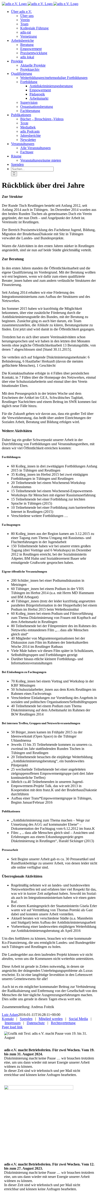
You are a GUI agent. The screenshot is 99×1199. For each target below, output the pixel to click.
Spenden (26, 1019)
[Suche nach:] (32, 169)
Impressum (12, 1023)
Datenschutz (36, 1023)
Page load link (12, 1027)
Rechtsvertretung (63, 1023)
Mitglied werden (51, 1019)
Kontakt (8, 1019)
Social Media (78, 1019)
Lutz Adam (10, 1015)
